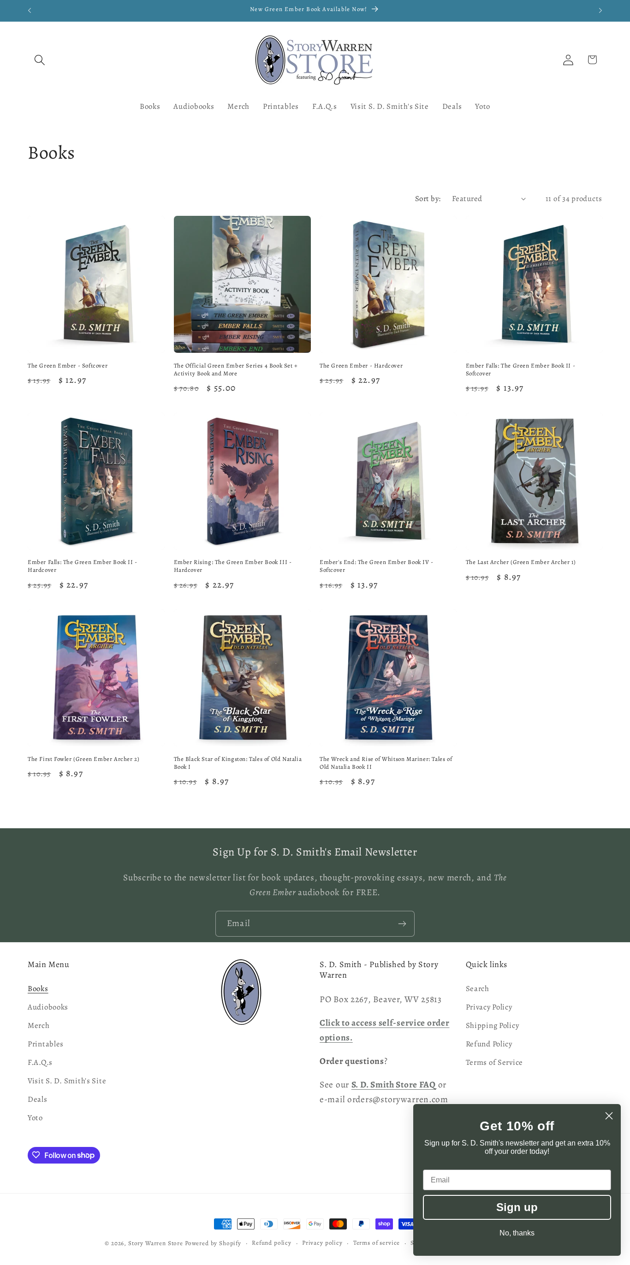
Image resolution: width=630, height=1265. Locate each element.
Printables (46, 1044)
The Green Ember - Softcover (67, 365)
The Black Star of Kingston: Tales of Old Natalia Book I (238, 763)
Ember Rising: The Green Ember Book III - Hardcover (233, 566)
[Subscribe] (402, 924)
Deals (38, 1099)
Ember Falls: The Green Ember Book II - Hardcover (82, 566)
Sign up (517, 1207)
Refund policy (271, 1243)
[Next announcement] (600, 10)
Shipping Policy (492, 1026)
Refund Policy (489, 1044)
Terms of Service (494, 1062)
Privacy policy (322, 1243)
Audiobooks (48, 1007)
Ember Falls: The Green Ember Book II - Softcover (521, 369)
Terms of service (376, 1243)
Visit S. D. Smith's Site (67, 1081)
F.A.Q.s (40, 1062)
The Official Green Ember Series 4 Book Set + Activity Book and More (236, 369)
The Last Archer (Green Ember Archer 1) (521, 562)
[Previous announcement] (29, 10)
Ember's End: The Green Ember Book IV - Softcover (377, 566)
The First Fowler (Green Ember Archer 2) (83, 759)
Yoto (35, 1118)
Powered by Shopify (213, 1243)
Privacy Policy (489, 1007)
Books (38, 989)
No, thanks (517, 1233)
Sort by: (428, 198)
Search (477, 989)
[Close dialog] (609, 1116)
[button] (40, 60)
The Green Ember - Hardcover (361, 365)
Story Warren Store (155, 1243)
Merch (39, 1026)
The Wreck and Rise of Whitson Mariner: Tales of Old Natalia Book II (386, 763)
